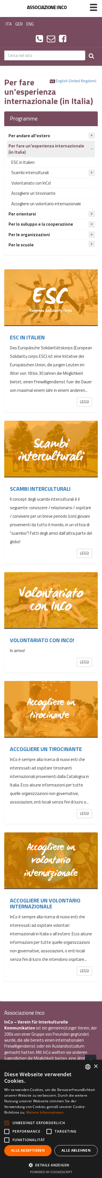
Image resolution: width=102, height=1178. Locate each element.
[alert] (51, 1119)
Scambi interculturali (30, 172)
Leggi (84, 402)
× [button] (96, 1066)
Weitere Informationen (44, 1112)
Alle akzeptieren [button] (28, 1150)
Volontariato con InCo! (31, 183)
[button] (51, 1165)
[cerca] (91, 55)
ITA (9, 24)
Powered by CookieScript (51, 1172)
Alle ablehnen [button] (76, 1150)
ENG (30, 24)
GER (19, 24)
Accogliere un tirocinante (33, 193)
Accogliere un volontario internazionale (46, 203)
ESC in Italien (23, 162)
